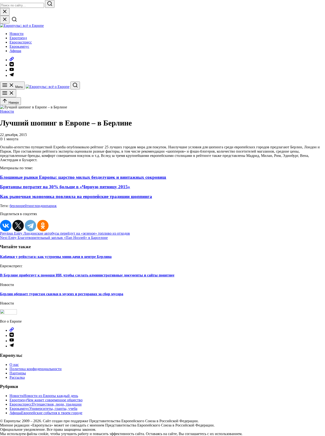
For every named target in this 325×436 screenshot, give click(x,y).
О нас (14, 365)
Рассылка (17, 377)
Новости (17, 34)
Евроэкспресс (21, 42)
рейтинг (27, 206)
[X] (18, 225)
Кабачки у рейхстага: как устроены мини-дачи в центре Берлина (56, 257)
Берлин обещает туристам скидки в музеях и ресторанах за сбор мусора (61, 294)
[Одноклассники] (43, 225)
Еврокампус (19, 46)
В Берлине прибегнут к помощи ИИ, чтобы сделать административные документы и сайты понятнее (87, 275)
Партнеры (18, 373)
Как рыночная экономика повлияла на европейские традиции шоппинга (76, 196)
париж (51, 206)
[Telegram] (30, 225)
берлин (15, 206)
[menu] (8, 93)
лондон (40, 206)
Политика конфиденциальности (36, 369)
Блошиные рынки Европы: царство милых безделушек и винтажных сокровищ (83, 177)
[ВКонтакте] (5, 225)
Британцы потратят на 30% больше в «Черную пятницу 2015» (65, 186)
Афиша (15, 51)
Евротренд (18, 38)
